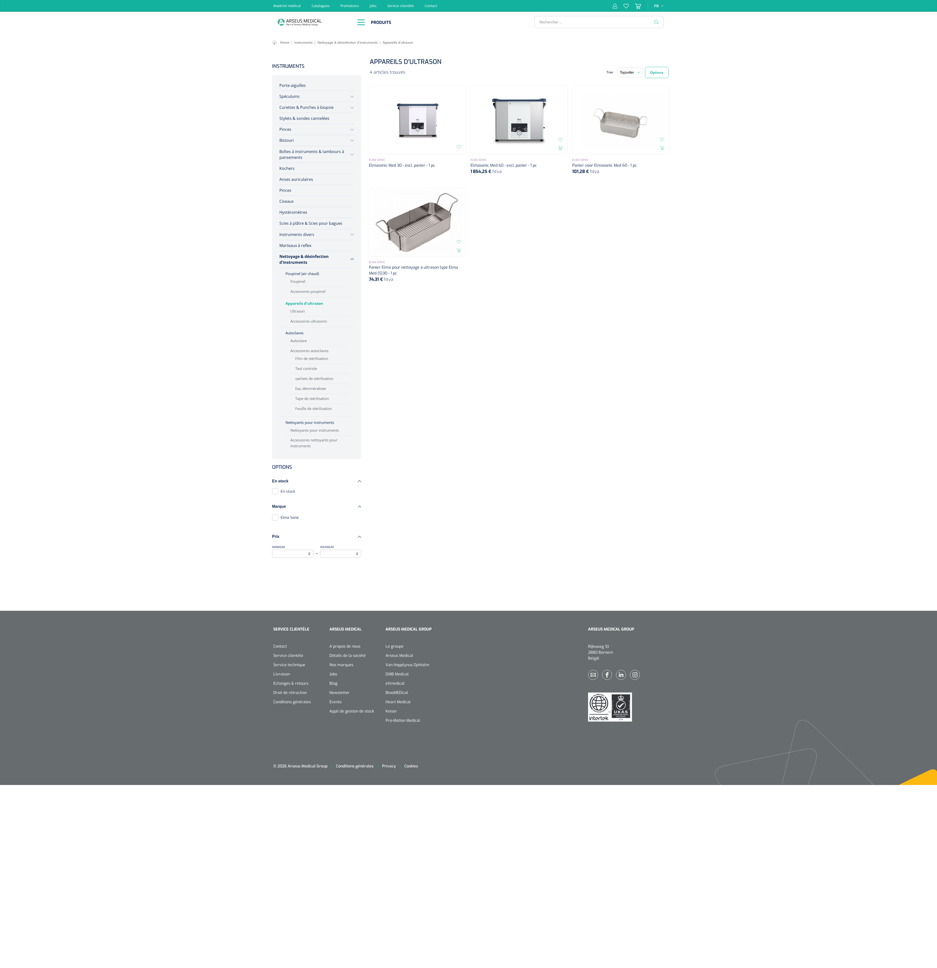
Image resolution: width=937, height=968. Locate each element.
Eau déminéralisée (310, 388)
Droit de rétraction (290, 692)
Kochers (287, 168)
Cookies (411, 766)
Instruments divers (296, 234)
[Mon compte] (614, 6)
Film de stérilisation (311, 358)
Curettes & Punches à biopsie (306, 107)
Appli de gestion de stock (351, 711)
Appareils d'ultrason (304, 303)
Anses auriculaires (296, 179)
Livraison (281, 674)
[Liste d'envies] (623, 6)
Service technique (289, 664)
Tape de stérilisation (312, 398)
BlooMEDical (397, 692)
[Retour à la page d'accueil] (312, 22)
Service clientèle (400, 5)
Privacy (389, 766)
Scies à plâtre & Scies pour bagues (310, 223)
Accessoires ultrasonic (308, 321)
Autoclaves (294, 332)
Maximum (339, 550)
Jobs (373, 5)
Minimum (291, 550)
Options (656, 72)
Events (335, 701)
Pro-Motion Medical (403, 720)
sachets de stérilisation (314, 378)
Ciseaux (286, 201)
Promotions (349, 5)
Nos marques (341, 664)
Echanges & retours (290, 683)
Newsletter (339, 692)
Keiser (391, 711)
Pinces (285, 129)
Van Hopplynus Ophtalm (407, 664)
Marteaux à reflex (295, 245)
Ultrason (297, 311)
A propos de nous (344, 646)
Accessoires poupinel (308, 291)
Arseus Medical (399, 655)
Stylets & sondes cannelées (304, 118)
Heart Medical (398, 701)
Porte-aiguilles (292, 85)
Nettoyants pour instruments (309, 422)
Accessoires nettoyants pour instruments (313, 443)
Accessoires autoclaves (309, 350)
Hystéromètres (293, 212)
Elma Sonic (290, 517)
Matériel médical (287, 5)
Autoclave (298, 340)
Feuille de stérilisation (313, 408)
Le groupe (395, 646)
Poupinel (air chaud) (302, 273)
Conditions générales (292, 701)
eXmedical (395, 683)
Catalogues (321, 5)
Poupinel (297, 281)
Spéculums (289, 96)
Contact (431, 5)
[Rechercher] (656, 22)
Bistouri (286, 140)
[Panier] (635, 6)
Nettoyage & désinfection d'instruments (304, 259)
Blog (333, 683)
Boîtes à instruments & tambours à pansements (311, 154)
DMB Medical (397, 674)
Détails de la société (347, 655)
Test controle (306, 368)
